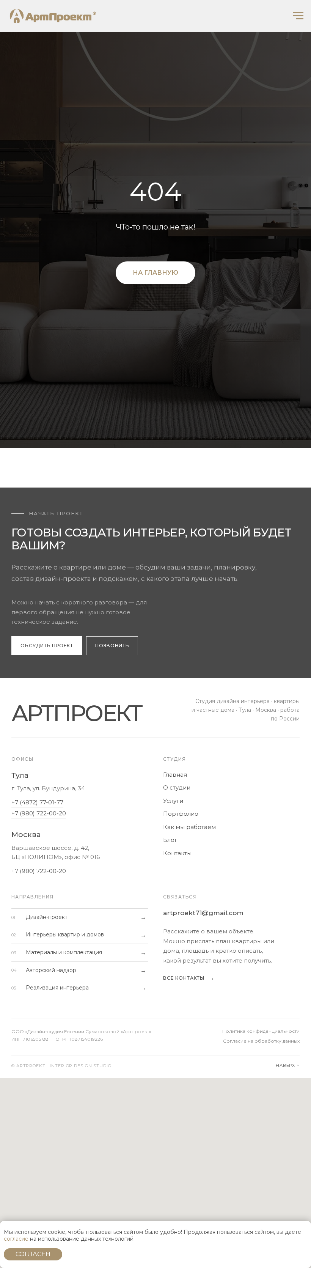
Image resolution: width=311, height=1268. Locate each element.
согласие (16, 1238)
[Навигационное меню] (298, 16)
